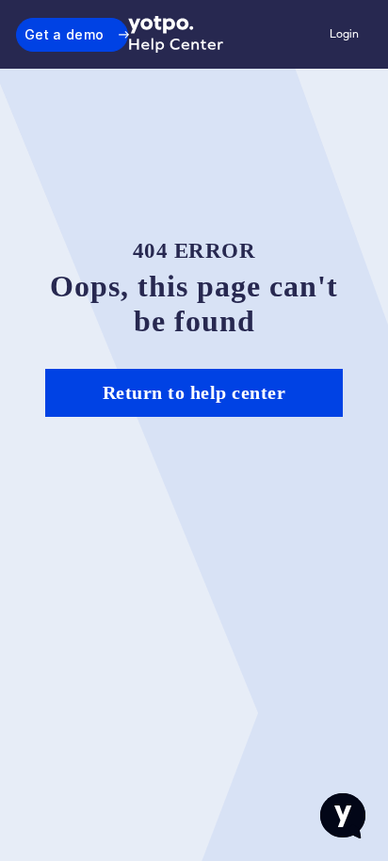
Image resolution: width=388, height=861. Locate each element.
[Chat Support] (342, 815)
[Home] (176, 35)
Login (344, 33)
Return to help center (194, 392)
